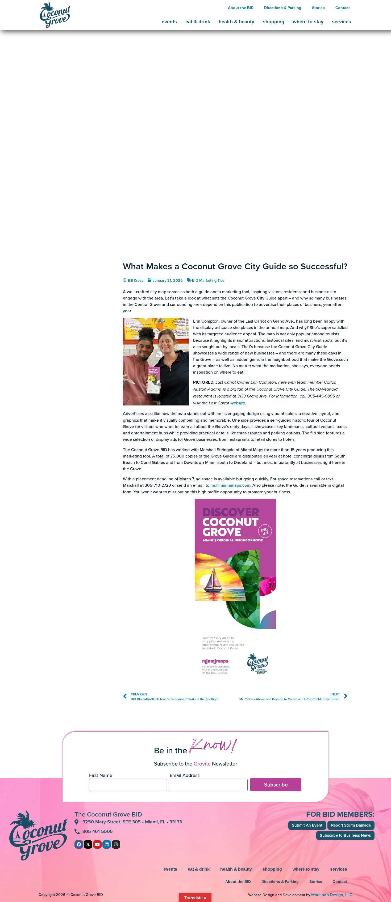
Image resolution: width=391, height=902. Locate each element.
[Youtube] (97, 844)
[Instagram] (116, 844)
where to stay (308, 21)
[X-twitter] (88, 844)
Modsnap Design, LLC (331, 895)
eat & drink (197, 21)
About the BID (240, 8)
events (169, 21)
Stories (318, 8)
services (341, 21)
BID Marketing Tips (208, 280)
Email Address (184, 776)
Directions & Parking (282, 8)
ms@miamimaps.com (230, 485)
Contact (342, 8)
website (237, 403)
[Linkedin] (106, 844)
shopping (273, 21)
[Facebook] (78, 844)
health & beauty (236, 21)
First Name (100, 776)
